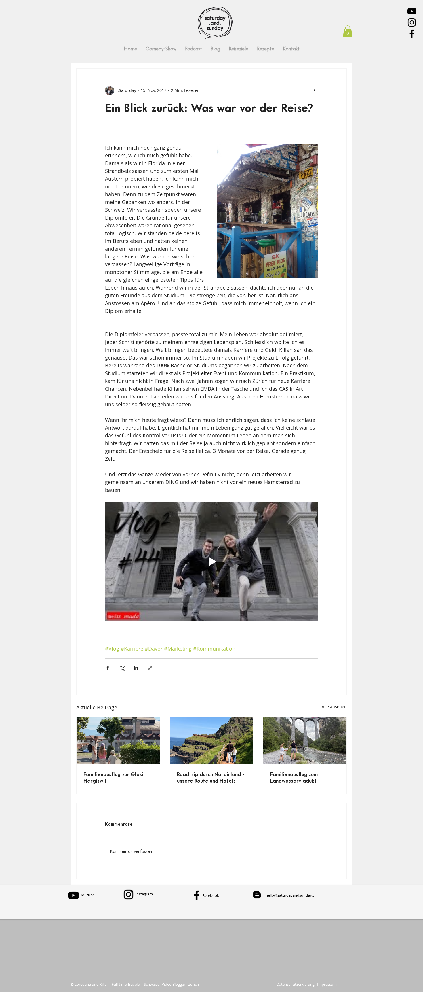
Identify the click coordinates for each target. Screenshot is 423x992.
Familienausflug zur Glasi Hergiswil (113, 777)
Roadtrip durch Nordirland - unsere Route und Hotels (211, 777)
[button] (347, 31)
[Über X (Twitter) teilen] (122, 668)
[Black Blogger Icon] (257, 894)
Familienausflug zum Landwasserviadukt (294, 777)
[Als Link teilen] (150, 668)
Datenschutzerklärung (296, 984)
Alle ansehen (334, 706)
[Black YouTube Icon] (411, 11)
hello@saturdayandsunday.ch (291, 895)
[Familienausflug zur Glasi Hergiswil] (118, 740)
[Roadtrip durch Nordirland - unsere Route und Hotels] (211, 740)
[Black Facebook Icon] (411, 33)
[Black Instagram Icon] (411, 22)
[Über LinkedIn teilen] (136, 668)
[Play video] (211, 561)
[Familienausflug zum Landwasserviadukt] (304, 740)
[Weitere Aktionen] (314, 90)
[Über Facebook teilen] (107, 668)
